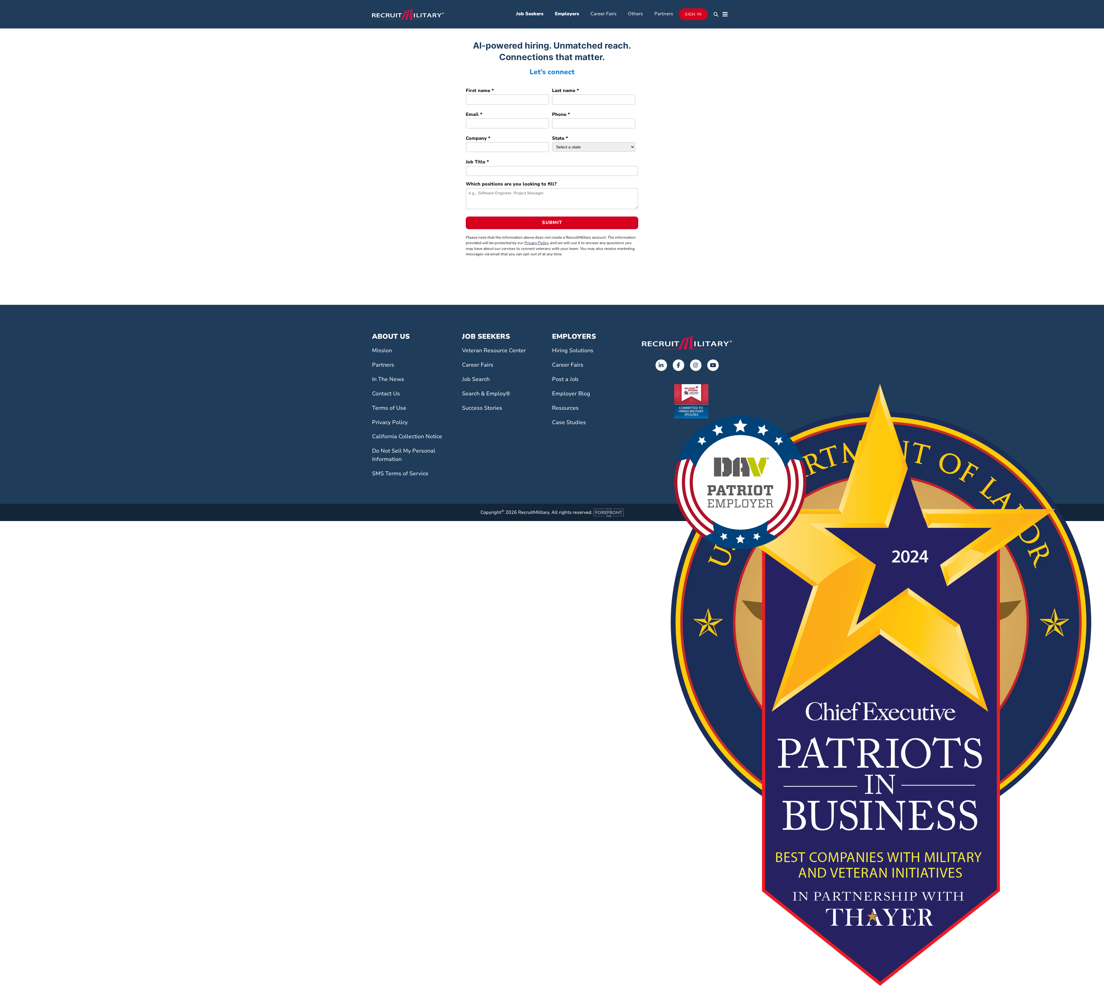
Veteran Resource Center (494, 350)
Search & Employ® (486, 393)
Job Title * (477, 162)
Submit (552, 222)
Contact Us (386, 393)
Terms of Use (389, 408)
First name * (480, 90)
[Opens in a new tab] (661, 365)
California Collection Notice (407, 436)
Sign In (693, 14)
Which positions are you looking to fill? (511, 184)
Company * (478, 138)
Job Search (476, 379)
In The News (388, 379)
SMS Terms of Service (400, 473)
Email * (474, 114)
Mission (382, 350)
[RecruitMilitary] (408, 14)
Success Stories (482, 408)
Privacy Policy (536, 243)
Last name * (565, 90)
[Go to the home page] (687, 342)
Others (635, 14)
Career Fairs (603, 14)
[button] (716, 14)
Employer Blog (571, 393)
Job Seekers (529, 14)
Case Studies (569, 422)
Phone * (561, 114)
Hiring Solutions (572, 350)
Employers (567, 14)
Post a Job (565, 379)
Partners (663, 14)
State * (560, 138)
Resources (565, 408)
